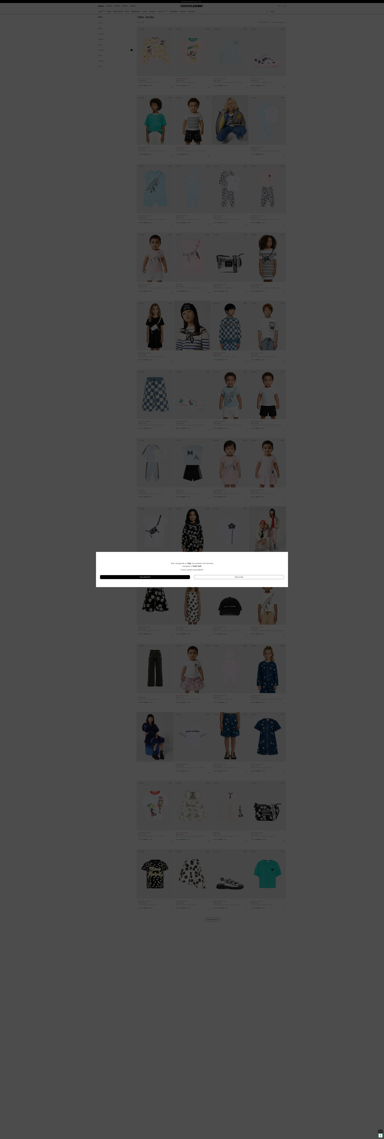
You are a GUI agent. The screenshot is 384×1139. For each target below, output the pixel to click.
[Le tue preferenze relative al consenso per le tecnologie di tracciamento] (380, 1135)
